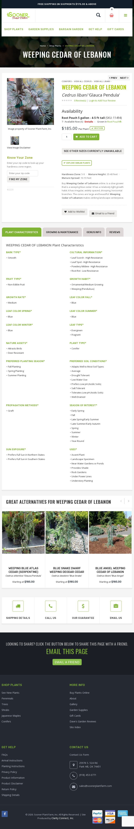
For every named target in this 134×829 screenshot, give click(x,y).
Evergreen (77, 330)
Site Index (75, 727)
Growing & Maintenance (62, 232)
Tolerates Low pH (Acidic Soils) (87, 392)
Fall (73, 415)
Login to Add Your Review (102, 100)
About (73, 698)
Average (76, 371)
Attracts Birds (15, 348)
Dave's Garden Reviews (83, 721)
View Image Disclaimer (19, 147)
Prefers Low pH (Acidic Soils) (86, 384)
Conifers (67, 81)
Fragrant (76, 334)
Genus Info (94, 232)
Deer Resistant (16, 352)
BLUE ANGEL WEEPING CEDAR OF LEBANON (110, 570)
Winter (75, 436)
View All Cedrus (83, 81)
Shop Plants (55, 46)
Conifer (75, 348)
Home (43, 46)
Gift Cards (75, 715)
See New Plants (10, 692)
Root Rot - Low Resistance (85, 270)
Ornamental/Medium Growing (87, 284)
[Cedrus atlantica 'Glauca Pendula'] (23, 532)
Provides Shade (80, 467)
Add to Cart (88, 136)
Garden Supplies (79, 710)
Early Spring (78, 410)
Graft (11, 410)
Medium (12, 302)
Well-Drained (78, 396)
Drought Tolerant (81, 375)
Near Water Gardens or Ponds (88, 463)
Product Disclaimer (12, 783)
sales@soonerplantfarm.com (95, 786)
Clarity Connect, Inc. (62, 818)
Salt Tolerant (78, 388)
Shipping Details (11, 795)
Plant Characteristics (21, 232)
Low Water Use (79, 379)
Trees (5, 704)
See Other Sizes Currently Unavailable (93, 151)
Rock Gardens (79, 472)
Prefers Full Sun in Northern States (26, 454)
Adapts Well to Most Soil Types (88, 366)
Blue (74, 302)
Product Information (13, 777)
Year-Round (78, 441)
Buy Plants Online (80, 692)
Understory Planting (82, 480)
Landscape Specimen (83, 459)
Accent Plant (78, 454)
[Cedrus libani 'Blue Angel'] (110, 532)
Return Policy (9, 789)
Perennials (7, 698)
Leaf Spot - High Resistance (86, 262)
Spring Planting (16, 371)
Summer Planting (17, 375)
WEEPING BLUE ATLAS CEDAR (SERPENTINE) (23, 570)
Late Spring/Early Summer (85, 419)
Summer (76, 432)
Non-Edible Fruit (16, 284)
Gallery (73, 704)
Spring (75, 428)
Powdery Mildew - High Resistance (90, 266)
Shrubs (5, 710)
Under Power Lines (82, 476)
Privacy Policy (9, 772)
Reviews (114, 232)
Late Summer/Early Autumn (86, 423)
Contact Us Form (79, 754)
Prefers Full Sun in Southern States (26, 459)
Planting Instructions (13, 766)
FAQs (5, 754)
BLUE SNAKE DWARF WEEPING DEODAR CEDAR (67, 570)
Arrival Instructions (12, 760)
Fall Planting (14, 366)
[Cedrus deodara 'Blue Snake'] (66, 532)
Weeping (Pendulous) (83, 288)
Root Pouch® (114, 121)
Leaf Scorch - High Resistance (87, 257)
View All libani (102, 81)
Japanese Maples (11, 715)
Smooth (12, 257)
